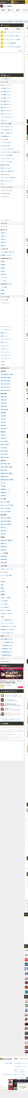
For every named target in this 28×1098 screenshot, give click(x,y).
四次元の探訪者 (4, 441)
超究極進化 (3, 264)
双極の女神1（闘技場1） (6, 518)
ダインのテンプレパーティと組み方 (12, 39)
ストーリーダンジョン (6, 339)
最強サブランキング (5, 107)
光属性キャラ (4, 242)
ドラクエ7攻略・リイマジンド (20, 1066)
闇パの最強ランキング (6, 101)
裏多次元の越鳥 (4, 451)
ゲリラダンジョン (5, 345)
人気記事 (6, 29)
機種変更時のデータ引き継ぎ (7, 629)
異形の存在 (3, 530)
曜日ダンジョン (4, 342)
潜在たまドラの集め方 (6, 610)
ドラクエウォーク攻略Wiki (19, 1072)
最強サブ (18, 10)
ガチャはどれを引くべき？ (7, 126)
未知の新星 (3, 415)
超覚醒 (2, 290)
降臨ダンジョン (4, 333)
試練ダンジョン (4, 336)
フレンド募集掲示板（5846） (7, 642)
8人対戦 (2, 361)
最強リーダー (11, 10)
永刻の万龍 (3, 422)
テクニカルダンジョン (6, 326)
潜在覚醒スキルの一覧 (6, 255)
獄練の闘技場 (4, 562)
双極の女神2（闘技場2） (6, 521)
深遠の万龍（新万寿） (6, 384)
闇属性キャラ (4, 245)
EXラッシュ (3, 184)
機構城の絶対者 (4, 476)
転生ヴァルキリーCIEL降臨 (7, 505)
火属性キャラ (4, 233)
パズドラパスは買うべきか (7, 632)
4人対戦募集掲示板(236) (6, 655)
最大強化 (3, 591)
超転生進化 (3, 274)
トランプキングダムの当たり (7, 149)
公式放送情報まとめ (5, 136)
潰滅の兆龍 (3, 425)
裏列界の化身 (4, 550)
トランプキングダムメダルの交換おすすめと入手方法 (14, 47)
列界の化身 (3, 534)
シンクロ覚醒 (4, 287)
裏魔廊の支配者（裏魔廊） (7, 473)
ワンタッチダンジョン (6, 355)
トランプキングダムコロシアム (8, 158)
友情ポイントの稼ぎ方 (6, 597)
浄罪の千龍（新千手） (6, 387)
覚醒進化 (3, 268)
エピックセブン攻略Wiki (19, 1078)
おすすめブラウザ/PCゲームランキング (12, 719)
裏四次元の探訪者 (5, 444)
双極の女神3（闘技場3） (6, 524)
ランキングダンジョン (6, 358)
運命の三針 (3, 527)
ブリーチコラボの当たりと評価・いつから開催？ (14, 35)
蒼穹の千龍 (3, 419)
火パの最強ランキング (6, 88)
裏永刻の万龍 (4, 403)
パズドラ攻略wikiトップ (6, 78)
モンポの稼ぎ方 (4, 601)
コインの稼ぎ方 (4, 604)
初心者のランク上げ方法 (6, 613)
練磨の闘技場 (4, 556)
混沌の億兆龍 (4, 428)
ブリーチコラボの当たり (6, 142)
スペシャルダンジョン (6, 329)
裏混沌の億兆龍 (4, 409)
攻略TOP (3, 10)
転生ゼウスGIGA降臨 (5, 511)
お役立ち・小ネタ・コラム (7, 569)
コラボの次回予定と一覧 (6, 130)
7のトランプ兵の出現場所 (10, 43)
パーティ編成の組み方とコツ (7, 620)
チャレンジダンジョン (6, 352)
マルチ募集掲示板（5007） (7, 645)
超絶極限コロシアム (5, 489)
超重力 (2, 585)
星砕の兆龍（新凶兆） (6, 380)
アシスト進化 (4, 277)
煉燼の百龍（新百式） (6, 390)
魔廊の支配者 (4, 470)
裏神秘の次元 (4, 438)
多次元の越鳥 (4, 447)
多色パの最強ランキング (6, 104)
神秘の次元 (3, 435)
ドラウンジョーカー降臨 (6, 161)
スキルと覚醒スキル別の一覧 (7, 252)
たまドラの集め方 (5, 607)
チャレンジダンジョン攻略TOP (8, 177)
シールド (3, 578)
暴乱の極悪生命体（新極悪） (7, 374)
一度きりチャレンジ (5, 349)
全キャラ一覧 (4, 226)
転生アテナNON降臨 (5, 508)
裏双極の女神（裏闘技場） (7, 540)
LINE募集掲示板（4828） (6, 648)
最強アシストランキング (6, 110)
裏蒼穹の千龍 (4, 400)
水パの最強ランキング (6, 91)
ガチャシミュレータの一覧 (7, 623)
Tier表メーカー (4, 120)
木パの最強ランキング (6, 94)
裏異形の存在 (4, 546)
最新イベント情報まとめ (6, 133)
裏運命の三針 (4, 543)
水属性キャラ (4, 236)
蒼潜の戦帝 (3, 495)
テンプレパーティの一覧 (6, 190)
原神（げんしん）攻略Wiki (19, 1074)
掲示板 (18, 29)
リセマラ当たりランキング (7, 117)
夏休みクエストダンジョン (7, 180)
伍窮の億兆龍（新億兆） (6, 377)
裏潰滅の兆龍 (4, 406)
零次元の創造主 (4, 454)
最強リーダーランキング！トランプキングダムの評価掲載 (14, 32)
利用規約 (16, 1058)
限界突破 (3, 293)
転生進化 (3, 271)
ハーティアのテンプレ (6, 220)
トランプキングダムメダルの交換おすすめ (10, 152)
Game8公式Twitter (5, 661)
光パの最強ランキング (6, 98)
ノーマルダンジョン (5, 303)
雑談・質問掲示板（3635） (7, 639)
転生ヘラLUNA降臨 (5, 502)
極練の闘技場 (4, 559)
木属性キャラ (4, 239)
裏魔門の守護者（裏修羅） (7, 467)
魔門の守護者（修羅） (6, 463)
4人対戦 (2, 365)
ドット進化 (3, 280)
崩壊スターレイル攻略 (18, 1070)
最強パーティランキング (6, 114)
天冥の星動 (3, 486)
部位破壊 (3, 581)
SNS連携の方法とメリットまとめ (8, 626)
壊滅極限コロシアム (5, 492)
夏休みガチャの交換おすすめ (7, 171)
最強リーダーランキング (6, 85)
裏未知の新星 (4, 396)
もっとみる (20, 50)
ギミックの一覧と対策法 (6, 575)
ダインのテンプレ (5, 196)
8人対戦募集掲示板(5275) (6, 652)
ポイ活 (8, 2)
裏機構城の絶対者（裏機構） (7, 479)
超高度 (2, 588)
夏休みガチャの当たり (6, 168)
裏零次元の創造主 (5, 457)
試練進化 (3, 261)
